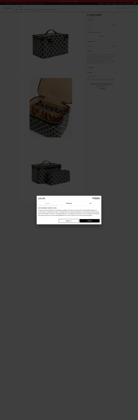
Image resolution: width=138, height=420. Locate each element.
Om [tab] (90, 203)
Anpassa (68, 220)
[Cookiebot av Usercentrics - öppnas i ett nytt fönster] (93, 198)
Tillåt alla (89, 220)
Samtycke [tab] (47, 203)
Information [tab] (69, 203)
